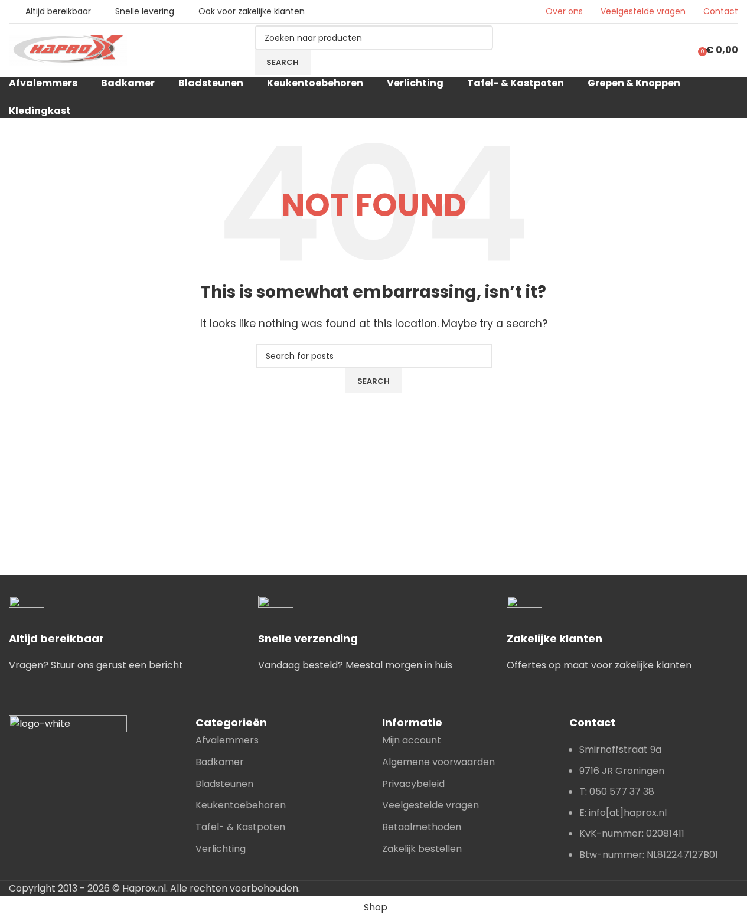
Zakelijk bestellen (422, 849)
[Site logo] (68, 49)
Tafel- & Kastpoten (240, 827)
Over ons (564, 11)
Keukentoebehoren (240, 805)
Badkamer (219, 762)
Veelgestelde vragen (643, 11)
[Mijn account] (679, 50)
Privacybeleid (413, 784)
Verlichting (220, 849)
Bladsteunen (224, 784)
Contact (720, 11)
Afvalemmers (227, 740)
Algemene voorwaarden (438, 762)
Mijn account (411, 740)
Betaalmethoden (421, 827)
